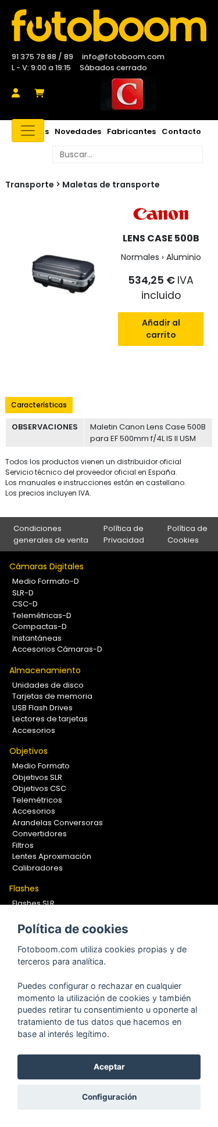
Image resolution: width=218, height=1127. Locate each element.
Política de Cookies (187, 534)
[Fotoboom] (109, 25)
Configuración (109, 1096)
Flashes (24, 888)
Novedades (78, 131)
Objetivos (28, 751)
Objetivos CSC (39, 788)
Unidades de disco (48, 685)
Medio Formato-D (45, 581)
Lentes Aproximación (51, 856)
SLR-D (23, 592)
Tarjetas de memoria (52, 696)
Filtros (23, 845)
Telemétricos (37, 799)
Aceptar (109, 1066)
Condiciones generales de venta (50, 534)
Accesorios (33, 730)
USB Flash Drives (42, 707)
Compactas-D (39, 626)
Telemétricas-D (42, 615)
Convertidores (39, 833)
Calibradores (37, 867)
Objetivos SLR (37, 777)
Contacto (181, 131)
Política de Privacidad (123, 534)
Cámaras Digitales (46, 566)
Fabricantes (131, 131)
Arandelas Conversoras (57, 822)
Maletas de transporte (111, 184)
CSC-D (25, 603)
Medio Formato (41, 765)
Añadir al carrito (161, 329)
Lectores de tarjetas (50, 718)
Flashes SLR (33, 903)
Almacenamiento (45, 670)
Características (39, 405)
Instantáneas (37, 638)
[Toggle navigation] (28, 130)
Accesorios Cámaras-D (57, 649)
